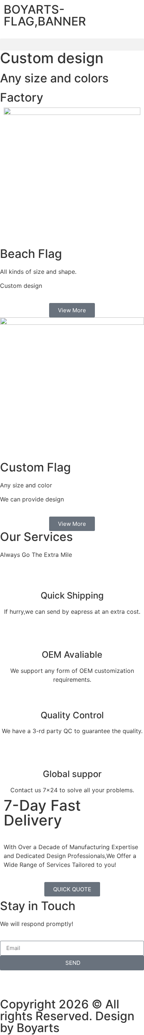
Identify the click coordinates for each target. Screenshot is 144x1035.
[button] (72, 44)
